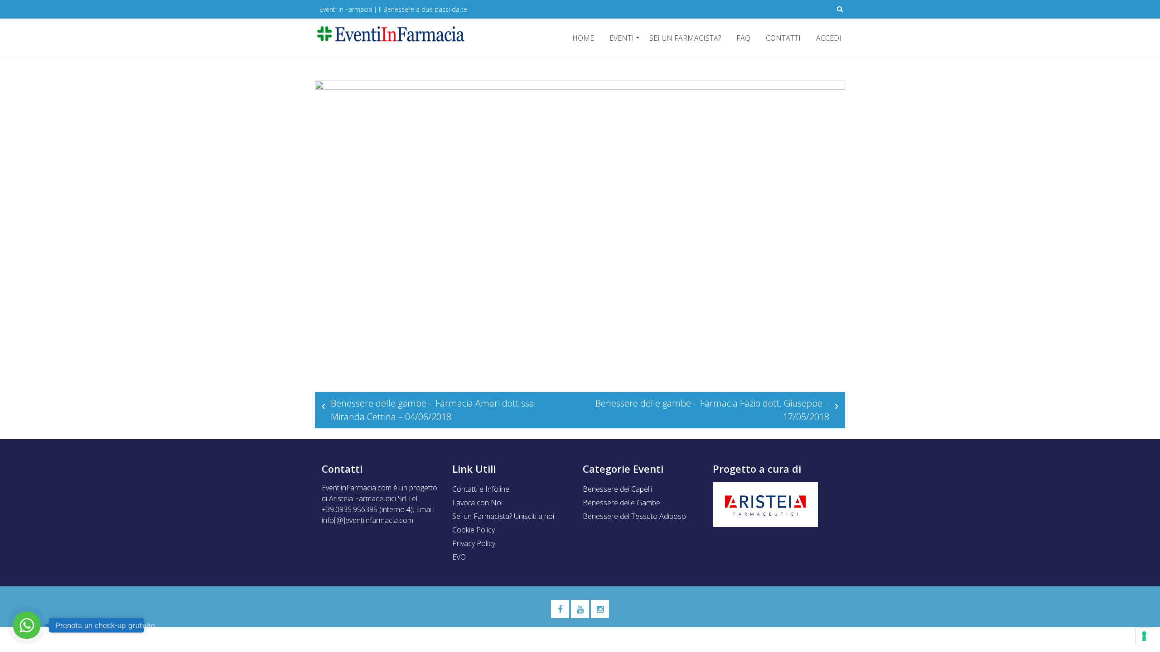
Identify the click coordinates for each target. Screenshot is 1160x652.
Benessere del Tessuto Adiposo (634, 516)
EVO (459, 557)
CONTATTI (783, 38)
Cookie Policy (473, 530)
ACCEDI (828, 38)
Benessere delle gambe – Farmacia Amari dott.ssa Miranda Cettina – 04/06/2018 (432, 410)
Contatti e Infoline (480, 489)
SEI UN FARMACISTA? (685, 38)
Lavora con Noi (477, 503)
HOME (583, 38)
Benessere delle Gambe (621, 503)
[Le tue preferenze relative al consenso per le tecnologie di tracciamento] (1144, 636)
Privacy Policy (473, 543)
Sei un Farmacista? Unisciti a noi (503, 516)
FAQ (743, 38)
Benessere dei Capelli (617, 489)
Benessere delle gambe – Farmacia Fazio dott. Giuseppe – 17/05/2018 (712, 410)
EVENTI (621, 38)
